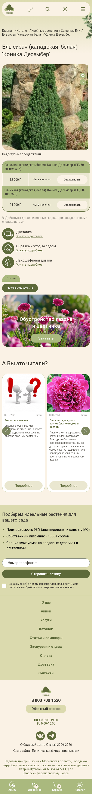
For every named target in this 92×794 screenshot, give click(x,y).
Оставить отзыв (20, 288)
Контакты (46, 673)
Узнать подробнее (29, 250)
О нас (46, 602)
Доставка (46, 664)
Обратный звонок (46, 709)
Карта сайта (21, 750)
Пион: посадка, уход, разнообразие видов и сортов (64, 424)
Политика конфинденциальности (55, 750)
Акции (46, 611)
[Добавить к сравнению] (83, 82)
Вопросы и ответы (16, 420)
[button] (6, 431)
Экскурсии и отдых (46, 647)
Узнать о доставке (29, 236)
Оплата (46, 656)
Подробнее (24, 486)
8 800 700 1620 (46, 700)
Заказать (46, 338)
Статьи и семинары (46, 638)
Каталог (46, 629)
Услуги (46, 620)
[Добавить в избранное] (83, 75)
